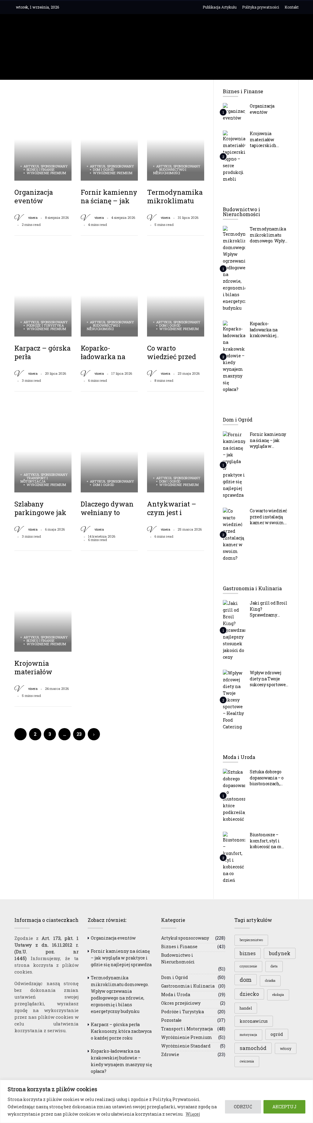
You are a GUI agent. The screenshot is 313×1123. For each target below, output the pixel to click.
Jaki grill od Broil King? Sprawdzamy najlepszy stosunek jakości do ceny (269, 615)
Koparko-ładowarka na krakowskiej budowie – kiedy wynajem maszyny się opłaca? (121, 1061)
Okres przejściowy (181, 1003)
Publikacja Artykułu (220, 7)
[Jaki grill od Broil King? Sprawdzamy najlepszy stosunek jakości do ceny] (234, 630)
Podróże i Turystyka (45, 325)
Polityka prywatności (260, 7)
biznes (248, 953)
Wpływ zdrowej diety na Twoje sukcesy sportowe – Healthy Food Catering (269, 684)
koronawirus (254, 1021)
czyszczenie (248, 966)
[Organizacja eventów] (234, 112)
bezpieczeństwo (251, 940)
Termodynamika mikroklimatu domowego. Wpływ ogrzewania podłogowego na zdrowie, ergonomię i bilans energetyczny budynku (120, 994)
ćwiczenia (247, 1061)
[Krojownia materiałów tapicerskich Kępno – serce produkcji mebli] (234, 156)
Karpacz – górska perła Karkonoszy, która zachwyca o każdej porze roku (121, 1031)
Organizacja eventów (33, 196)
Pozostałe (171, 1020)
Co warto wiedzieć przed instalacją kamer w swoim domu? (268, 520)
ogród (277, 1034)
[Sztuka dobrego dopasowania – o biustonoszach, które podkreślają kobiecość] (234, 795)
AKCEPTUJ (284, 1107)
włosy (285, 1048)
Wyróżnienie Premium (46, 173)
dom (246, 979)
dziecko (249, 994)
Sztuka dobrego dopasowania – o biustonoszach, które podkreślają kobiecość (268, 783)
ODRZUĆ (243, 1107)
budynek (279, 953)
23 (79, 734)
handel (246, 1008)
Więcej (193, 1114)
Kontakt (292, 7)
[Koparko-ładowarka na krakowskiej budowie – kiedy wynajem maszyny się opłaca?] (234, 356)
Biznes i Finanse (41, 169)
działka (270, 981)
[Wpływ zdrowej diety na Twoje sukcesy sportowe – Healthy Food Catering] (234, 700)
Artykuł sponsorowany (46, 166)
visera (33, 217)
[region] (156, 1101)
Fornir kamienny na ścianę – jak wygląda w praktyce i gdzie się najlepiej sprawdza (121, 957)
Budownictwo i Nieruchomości (169, 171)
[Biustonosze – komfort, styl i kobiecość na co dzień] (234, 857)
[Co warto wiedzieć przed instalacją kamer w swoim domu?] (234, 534)
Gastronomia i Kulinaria (188, 986)
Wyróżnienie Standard (186, 1046)
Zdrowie (170, 1054)
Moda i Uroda (175, 994)
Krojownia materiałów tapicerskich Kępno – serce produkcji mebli (266, 145)
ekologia (278, 995)
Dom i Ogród (103, 169)
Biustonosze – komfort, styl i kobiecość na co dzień (265, 844)
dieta (274, 966)
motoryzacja (248, 1035)
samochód (253, 1047)
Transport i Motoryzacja (34, 480)
